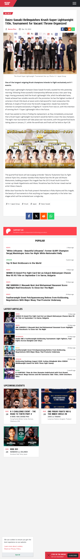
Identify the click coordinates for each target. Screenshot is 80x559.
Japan (35, 204)
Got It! (17, 554)
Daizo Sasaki (45, 204)
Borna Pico (12, 29)
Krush (26, 204)
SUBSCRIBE (73, 555)
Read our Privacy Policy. (12, 549)
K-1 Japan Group (14, 204)
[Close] (49, 555)
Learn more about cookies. (13, 546)
